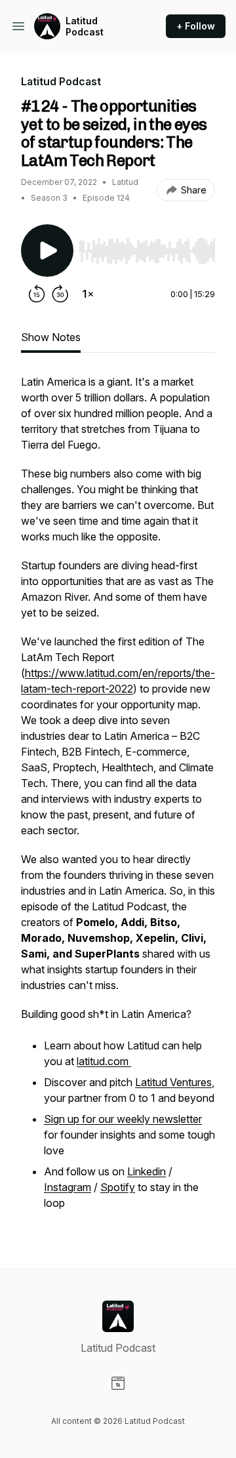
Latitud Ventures (173, 1082)
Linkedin (146, 1171)
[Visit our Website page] (118, 1383)
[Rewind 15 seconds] (37, 294)
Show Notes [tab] (51, 337)
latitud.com (104, 1061)
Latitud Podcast (85, 26)
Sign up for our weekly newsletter (123, 1118)
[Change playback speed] (88, 294)
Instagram (67, 1187)
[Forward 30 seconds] (60, 294)
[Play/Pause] (47, 250)
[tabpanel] (118, 800)
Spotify (117, 1187)
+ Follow (195, 25)
